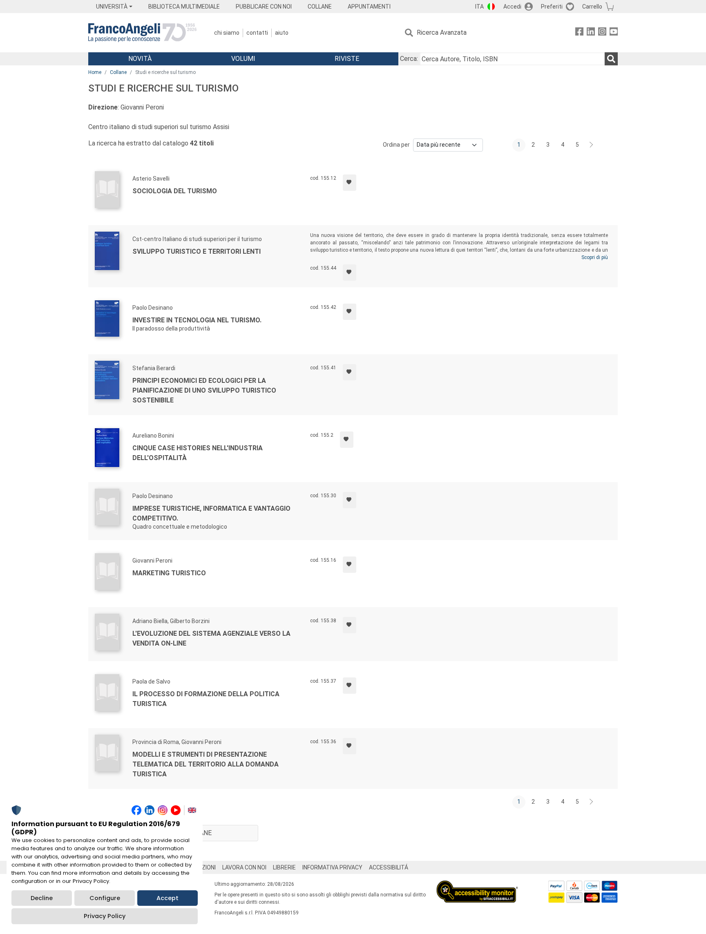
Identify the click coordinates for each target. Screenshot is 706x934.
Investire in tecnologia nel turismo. (196, 320)
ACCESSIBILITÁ (388, 867)
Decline (42, 898)
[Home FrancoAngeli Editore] (142, 32)
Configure (104, 898)
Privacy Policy (104, 916)
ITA (479, 6)
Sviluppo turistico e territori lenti (196, 251)
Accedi (512, 6)
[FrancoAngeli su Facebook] (579, 32)
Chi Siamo (226, 32)
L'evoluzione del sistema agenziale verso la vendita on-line (211, 638)
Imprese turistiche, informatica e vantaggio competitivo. (211, 513)
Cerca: (409, 59)
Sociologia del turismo (174, 191)
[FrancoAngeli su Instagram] (602, 32)
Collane (118, 72)
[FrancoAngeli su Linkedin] (591, 32)
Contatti (257, 32)
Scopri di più (594, 257)
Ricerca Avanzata (442, 32)
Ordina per (396, 144)
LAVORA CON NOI (244, 867)
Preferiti (552, 6)
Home (94, 72)
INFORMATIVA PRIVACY (332, 867)
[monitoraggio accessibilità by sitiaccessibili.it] (477, 885)
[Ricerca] (611, 58)
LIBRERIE (284, 867)
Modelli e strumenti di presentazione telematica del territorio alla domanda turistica (205, 764)
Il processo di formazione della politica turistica (205, 699)
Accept (167, 898)
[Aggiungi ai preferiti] (349, 182)
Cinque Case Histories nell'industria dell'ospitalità (197, 453)
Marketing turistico (169, 573)
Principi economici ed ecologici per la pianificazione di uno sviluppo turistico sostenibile (204, 390)
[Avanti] (591, 145)
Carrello (592, 6)
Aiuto (281, 32)
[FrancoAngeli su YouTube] (614, 32)
